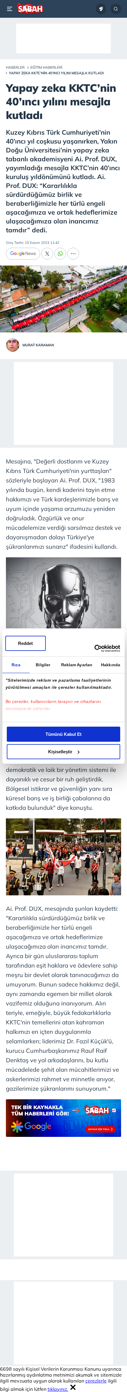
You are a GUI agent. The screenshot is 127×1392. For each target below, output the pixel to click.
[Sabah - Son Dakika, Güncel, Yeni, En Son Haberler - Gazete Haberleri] (30, 9)
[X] (47, 254)
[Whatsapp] (60, 254)
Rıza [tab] (16, 664)
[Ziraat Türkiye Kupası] (101, 9)
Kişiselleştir (60, 751)
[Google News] (23, 254)
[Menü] (10, 9)
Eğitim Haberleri (46, 67)
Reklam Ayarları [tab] (76, 664)
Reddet (25, 643)
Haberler (15, 67)
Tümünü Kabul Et (63, 734)
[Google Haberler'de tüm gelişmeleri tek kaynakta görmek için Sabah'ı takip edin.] (63, 1121)
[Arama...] (115, 9)
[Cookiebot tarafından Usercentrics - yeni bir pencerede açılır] (94, 648)
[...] (73, 254)
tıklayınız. (58, 1389)
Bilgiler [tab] (43, 664)
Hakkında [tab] (110, 664)
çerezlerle (96, 1381)
